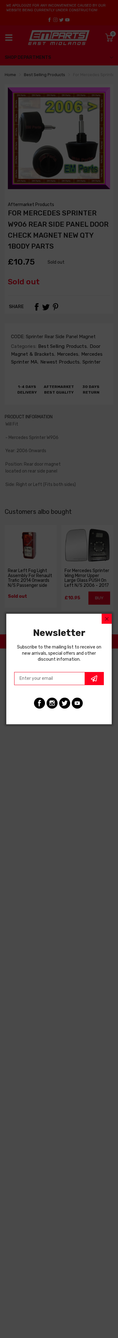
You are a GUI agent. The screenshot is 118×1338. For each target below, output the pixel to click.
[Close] (107, 619)
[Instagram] (52, 703)
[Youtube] (77, 703)
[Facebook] (39, 703)
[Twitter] (64, 703)
